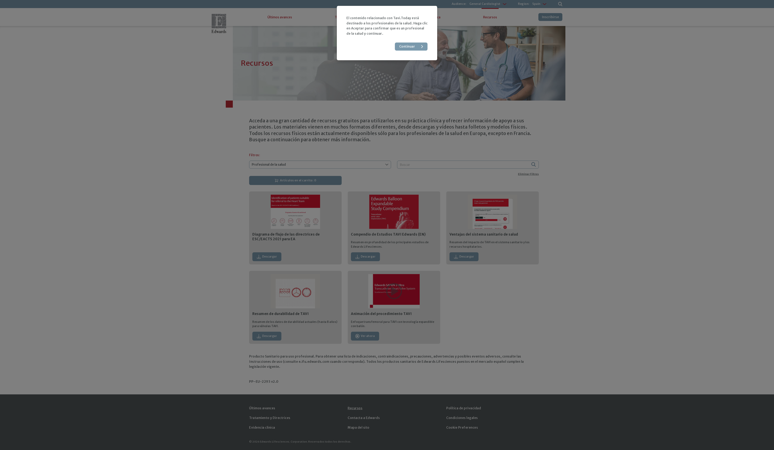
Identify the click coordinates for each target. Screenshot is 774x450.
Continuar (407, 46)
